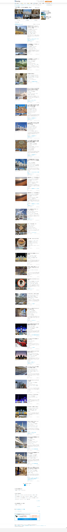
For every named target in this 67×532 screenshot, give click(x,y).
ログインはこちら (40, 1)
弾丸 (28, 386)
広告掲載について (19, 525)
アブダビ (19, 20)
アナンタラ (29, 194)
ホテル (21, 3)
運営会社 (16, 525)
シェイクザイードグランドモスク (31, 30)
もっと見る (37, 500)
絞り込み (36, 20)
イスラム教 (34, 31)
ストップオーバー (34, 32)
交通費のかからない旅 (30, 297)
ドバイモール (29, 443)
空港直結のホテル (34, 198)
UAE (28, 165)
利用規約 (23, 525)
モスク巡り (17, 22)
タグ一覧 (38, 506)
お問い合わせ (42, 525)
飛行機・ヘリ (31, 496)
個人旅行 (29, 94)
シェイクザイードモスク (30, 48)
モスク (29, 33)
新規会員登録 (48, 1)
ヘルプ (45, 525)
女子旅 (32, 472)
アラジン (29, 356)
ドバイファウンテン (30, 442)
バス (33, 298)
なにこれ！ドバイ (33, 356)
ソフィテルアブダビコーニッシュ (31, 166)
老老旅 (31, 33)
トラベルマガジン (48, 3)
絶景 (36, 257)
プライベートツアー (30, 385)
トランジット (29, 213)
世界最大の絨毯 (37, 165)
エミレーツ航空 (37, 281)
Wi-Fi (28, 3)
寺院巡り (16, 490)
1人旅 (28, 281)
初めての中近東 (32, 94)
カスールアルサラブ (35, 195)
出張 (31, 283)
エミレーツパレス (35, 144)
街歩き (37, 64)
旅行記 (31, 3)
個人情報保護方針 (27, 525)
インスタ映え (29, 92)
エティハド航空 (29, 32)
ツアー (25, 3)
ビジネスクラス (17, 499)
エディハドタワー (30, 144)
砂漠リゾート (29, 198)
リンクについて (38, 525)
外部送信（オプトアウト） (33, 525)
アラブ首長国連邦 (30, 46)
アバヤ (31, 165)
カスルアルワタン (30, 145)
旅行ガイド (18, 3)
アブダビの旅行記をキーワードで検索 (20, 509)
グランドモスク (34, 46)
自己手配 (34, 33)
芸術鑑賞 (37, 327)
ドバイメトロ (34, 442)
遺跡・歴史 (36, 283)
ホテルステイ (27, 496)
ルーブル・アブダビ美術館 (36, 164)
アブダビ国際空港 (30, 29)
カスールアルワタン (35, 29)
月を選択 (28, 20)
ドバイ (37, 282)
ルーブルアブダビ (30, 31)
